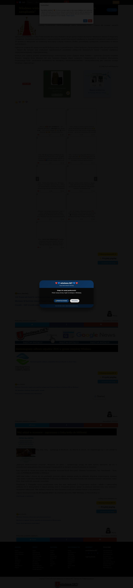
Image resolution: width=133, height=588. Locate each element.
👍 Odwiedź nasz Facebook (61, 300)
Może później (75, 300)
